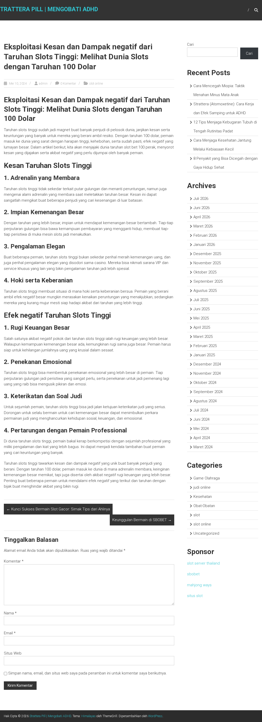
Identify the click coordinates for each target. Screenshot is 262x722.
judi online (202, 487)
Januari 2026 (204, 244)
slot (196, 515)
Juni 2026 (201, 207)
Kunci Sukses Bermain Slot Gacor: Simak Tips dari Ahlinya (58, 509)
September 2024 (208, 391)
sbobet (193, 574)
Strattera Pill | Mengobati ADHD (50, 716)
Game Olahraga (206, 478)
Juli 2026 (200, 198)
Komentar (14, 561)
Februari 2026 (205, 235)
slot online (96, 83)
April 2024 (201, 438)
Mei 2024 (201, 428)
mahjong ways (199, 585)
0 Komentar (68, 83)
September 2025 (208, 281)
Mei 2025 (201, 318)
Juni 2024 (201, 419)
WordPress (155, 716)
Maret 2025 (203, 336)
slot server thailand (203, 563)
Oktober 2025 (204, 272)
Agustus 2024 (205, 401)
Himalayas (88, 716)
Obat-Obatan (204, 505)
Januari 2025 (204, 355)
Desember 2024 (207, 364)
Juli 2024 (200, 410)
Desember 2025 (207, 253)
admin (43, 83)
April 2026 (201, 217)
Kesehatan (202, 496)
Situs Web (12, 653)
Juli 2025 (200, 299)
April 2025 (201, 327)
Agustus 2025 (205, 290)
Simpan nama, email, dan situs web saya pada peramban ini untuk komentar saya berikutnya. (87, 673)
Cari (190, 44)
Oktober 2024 (204, 382)
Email (10, 633)
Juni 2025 (201, 309)
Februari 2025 (205, 345)
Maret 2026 (203, 226)
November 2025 (207, 263)
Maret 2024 (203, 447)
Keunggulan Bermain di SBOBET (142, 520)
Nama (10, 613)
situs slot (195, 595)
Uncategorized (206, 533)
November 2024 (207, 373)
